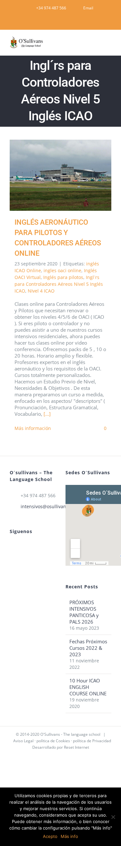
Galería (70, 175)
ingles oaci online (62, 270)
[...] (47, 414)
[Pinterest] (12, 547)
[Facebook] (38, 547)
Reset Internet (76, 747)
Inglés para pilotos (63, 277)
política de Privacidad (92, 741)
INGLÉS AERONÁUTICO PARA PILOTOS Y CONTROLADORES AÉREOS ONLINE (51, 175)
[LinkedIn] (20, 547)
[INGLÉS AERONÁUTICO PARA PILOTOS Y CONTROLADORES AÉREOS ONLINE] (60, 175)
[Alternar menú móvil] (108, 45)
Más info (69, 836)
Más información (33, 428)
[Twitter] (29, 547)
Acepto (50, 836)
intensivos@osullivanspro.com (38, 506)
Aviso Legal (23, 741)
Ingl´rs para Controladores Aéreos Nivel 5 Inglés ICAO (59, 284)
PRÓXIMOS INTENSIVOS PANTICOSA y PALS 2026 (84, 612)
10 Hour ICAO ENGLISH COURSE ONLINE (87, 687)
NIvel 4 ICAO (41, 291)
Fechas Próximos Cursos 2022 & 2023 (88, 648)
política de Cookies (53, 741)
